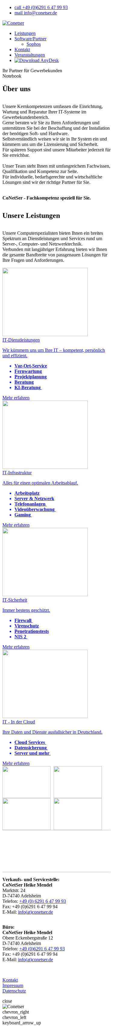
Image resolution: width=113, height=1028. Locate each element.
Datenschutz (14, 990)
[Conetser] (13, 23)
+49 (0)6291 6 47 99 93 (42, 948)
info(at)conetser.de (35, 912)
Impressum (12, 985)
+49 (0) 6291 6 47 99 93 (42, 901)
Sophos (34, 44)
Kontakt (10, 980)
